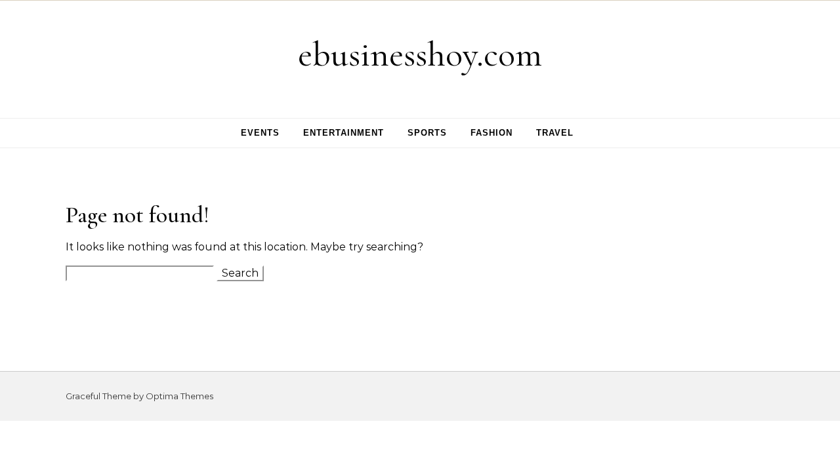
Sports (427, 133)
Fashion (492, 133)
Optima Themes (179, 396)
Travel (555, 133)
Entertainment (343, 133)
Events (260, 133)
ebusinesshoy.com (420, 54)
